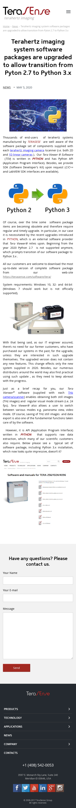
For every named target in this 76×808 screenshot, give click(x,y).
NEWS (7, 87)
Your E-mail (10, 590)
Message (8, 608)
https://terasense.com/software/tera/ (27, 277)
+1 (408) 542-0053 (38, 765)
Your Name (10, 573)
